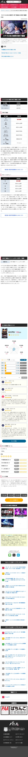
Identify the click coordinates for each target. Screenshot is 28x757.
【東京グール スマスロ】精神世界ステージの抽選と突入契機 (15, 609)
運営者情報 (7, 734)
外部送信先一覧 (8, 742)
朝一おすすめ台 (5, 7)
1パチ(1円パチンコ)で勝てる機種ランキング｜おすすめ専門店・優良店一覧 (15, 668)
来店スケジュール (4, 4)
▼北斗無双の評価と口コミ (8, 56)
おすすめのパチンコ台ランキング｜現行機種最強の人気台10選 (15, 633)
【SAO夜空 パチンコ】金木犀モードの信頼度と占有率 (15, 674)
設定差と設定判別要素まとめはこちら (14, 169)
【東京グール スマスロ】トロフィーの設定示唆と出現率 (15, 573)
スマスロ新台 (14, 7)
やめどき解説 (20, 517)
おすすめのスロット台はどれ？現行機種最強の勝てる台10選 (15, 603)
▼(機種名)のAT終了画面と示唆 (9, 49)
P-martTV (7, 697)
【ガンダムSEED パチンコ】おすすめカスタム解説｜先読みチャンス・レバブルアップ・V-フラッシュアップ (15, 656)
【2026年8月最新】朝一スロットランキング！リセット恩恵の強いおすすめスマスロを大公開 (15, 580)
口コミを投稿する (14, 500)
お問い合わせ (19, 737)
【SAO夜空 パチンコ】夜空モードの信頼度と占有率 (15, 650)
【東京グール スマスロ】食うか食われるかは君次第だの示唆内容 (15, 586)
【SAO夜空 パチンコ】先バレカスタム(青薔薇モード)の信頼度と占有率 (15, 644)
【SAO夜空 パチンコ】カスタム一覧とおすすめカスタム (15, 638)
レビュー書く (23, 359)
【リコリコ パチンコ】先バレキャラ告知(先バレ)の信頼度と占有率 (15, 685)
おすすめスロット (23, 4)
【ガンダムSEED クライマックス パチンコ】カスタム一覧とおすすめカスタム (15, 663)
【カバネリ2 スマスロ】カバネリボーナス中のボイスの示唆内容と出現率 (15, 615)
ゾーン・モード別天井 (7, 527)
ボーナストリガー (23, 7)
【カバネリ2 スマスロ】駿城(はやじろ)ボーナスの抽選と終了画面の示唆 (15, 592)
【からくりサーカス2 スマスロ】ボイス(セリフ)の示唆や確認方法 (15, 598)
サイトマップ (19, 739)
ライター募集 (19, 742)
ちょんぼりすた (9, 535)
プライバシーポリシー (9, 739)
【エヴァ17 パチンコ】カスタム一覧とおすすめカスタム (15, 680)
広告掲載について (8, 737)
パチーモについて (20, 734)
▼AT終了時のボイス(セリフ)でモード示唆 (11, 53)
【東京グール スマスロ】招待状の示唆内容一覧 (15, 620)
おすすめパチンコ (13, 4)
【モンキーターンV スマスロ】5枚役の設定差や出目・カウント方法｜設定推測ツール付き (15, 568)
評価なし (16, 459)
